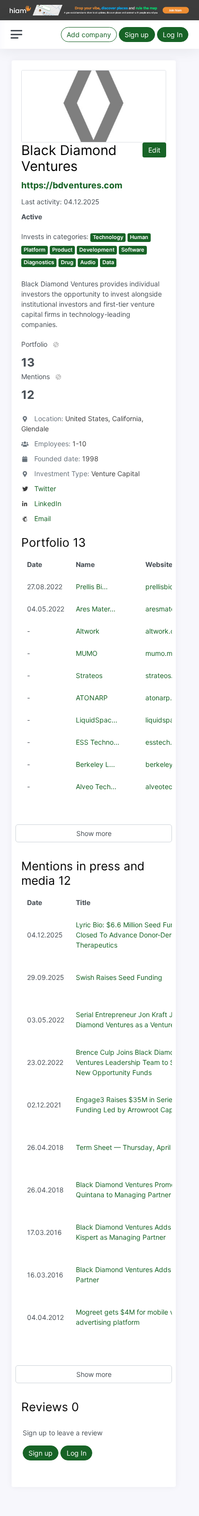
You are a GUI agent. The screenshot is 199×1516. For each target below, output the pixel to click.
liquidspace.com (171, 720)
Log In (173, 34)
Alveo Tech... (96, 786)
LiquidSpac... (96, 720)
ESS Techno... (97, 742)
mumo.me (160, 653)
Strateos (89, 675)
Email (42, 518)
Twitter (45, 488)
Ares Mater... (95, 609)
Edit (154, 150)
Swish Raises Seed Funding (119, 977)
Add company (89, 34)
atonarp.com (165, 698)
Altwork (88, 631)
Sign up (137, 34)
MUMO (87, 653)
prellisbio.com (167, 586)
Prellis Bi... (92, 586)
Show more (94, 833)
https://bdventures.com (71, 185)
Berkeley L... (95, 764)
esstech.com (165, 742)
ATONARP (92, 698)
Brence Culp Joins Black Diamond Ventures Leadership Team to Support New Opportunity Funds (136, 1062)
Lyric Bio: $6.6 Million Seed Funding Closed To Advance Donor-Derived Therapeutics (132, 935)
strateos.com (165, 675)
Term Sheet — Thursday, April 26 (128, 1147)
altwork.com (164, 631)
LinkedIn (47, 503)
